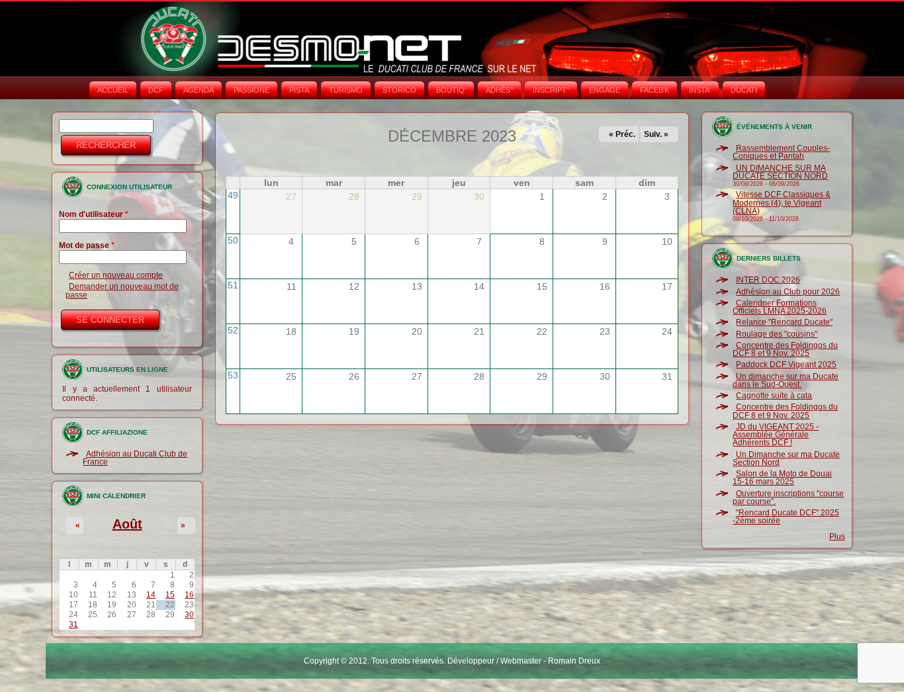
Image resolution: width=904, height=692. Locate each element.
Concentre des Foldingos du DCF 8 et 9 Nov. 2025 (785, 349)
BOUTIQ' (451, 90)
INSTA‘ (700, 90)
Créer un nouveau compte (116, 275)
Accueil (112, 90)
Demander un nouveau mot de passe (122, 290)
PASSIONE (251, 90)
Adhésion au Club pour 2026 (788, 291)
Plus (837, 536)
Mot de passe (86, 245)
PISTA (299, 90)
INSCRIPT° (551, 90)
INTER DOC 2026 (768, 279)
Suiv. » (656, 134)
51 (233, 285)
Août (127, 524)
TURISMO (346, 90)
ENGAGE (604, 90)
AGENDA (198, 90)
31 (73, 624)
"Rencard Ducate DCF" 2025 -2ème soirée (786, 516)
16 (189, 594)
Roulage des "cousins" (776, 334)
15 (170, 594)
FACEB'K (654, 90)
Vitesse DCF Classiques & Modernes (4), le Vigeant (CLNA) (782, 203)
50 (233, 240)
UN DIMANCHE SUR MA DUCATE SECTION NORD (780, 172)
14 (151, 594)
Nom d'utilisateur (93, 214)
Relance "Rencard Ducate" (784, 322)
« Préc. (622, 134)
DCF (155, 90)
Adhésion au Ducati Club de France (135, 457)
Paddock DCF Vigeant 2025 (786, 364)
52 (233, 330)
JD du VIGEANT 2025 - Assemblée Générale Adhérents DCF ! (776, 435)
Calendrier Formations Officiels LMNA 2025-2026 (780, 307)
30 (189, 614)
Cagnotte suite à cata (774, 395)
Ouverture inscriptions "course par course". (788, 497)
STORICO (399, 90)
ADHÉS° (499, 90)
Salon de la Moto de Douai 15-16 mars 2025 (782, 477)
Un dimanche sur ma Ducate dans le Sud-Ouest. (785, 380)
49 (233, 195)
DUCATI (744, 90)
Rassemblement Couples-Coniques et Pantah (781, 152)
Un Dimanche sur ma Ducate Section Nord (786, 458)
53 (233, 375)
